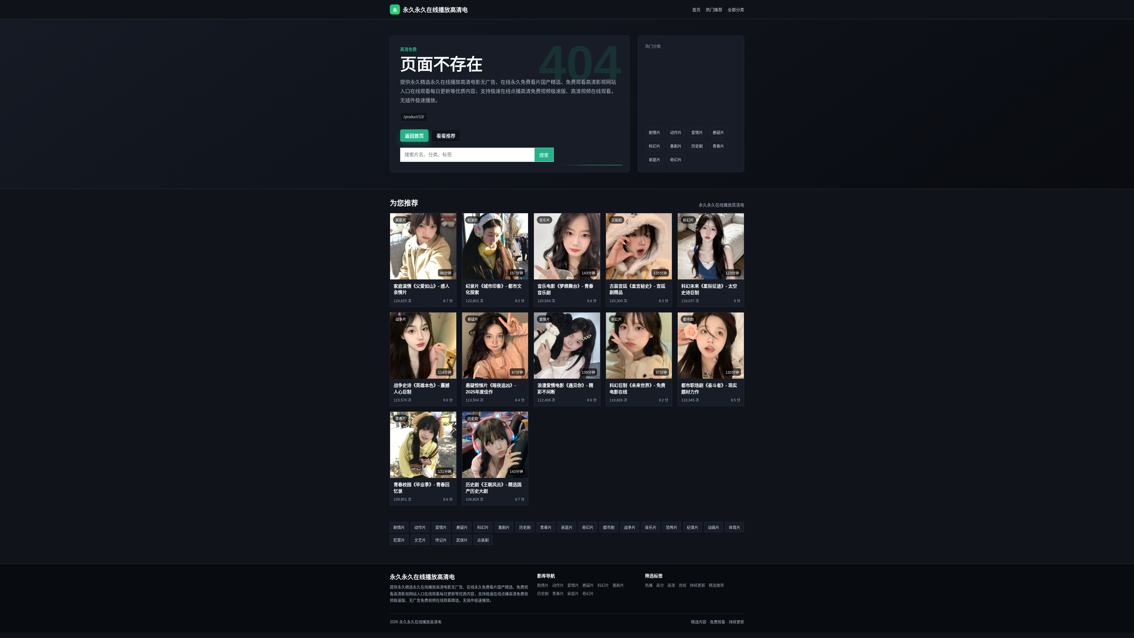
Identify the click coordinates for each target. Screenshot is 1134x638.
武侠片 (462, 540)
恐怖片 (671, 527)
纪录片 (692, 527)
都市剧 (609, 527)
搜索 (544, 155)
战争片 (630, 527)
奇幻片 (676, 159)
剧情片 (654, 132)
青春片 (718, 146)
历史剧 (697, 146)
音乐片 (650, 527)
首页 (696, 9)
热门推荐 (714, 9)
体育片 (734, 527)
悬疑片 (718, 132)
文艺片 (420, 540)
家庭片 (654, 159)
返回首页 (414, 136)
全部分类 (736, 9)
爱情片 (697, 132)
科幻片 (654, 146)
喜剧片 (676, 146)
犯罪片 (399, 540)
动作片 (676, 132)
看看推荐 (445, 136)
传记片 (441, 540)
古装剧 (483, 540)
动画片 (713, 527)
